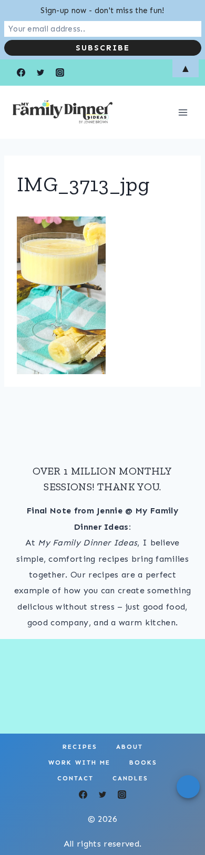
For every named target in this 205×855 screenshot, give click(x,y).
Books (143, 762)
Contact (75, 778)
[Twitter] (102, 794)
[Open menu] (182, 112)
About (129, 746)
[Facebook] (83, 794)
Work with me (79, 762)
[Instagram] (122, 794)
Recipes (80, 746)
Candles (130, 778)
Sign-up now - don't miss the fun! (102, 10)
